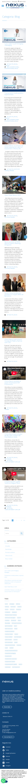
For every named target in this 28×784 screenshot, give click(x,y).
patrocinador (8, 639)
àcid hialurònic (16, 667)
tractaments (8, 656)
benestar (13, 606)
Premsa (11, 170)
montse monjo (9, 634)
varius (20, 664)
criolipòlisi (7, 612)
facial (19, 620)
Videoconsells (8, 555)
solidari (11, 648)
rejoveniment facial (10, 645)
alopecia (9, 460)
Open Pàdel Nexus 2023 (12, 195)
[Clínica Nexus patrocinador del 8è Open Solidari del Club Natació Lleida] (14, 424)
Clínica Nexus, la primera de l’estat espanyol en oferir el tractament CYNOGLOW (13, 147)
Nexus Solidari (8, 559)
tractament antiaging (10, 653)
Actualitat (10, 64)
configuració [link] (4, 778)
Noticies (7, 217)
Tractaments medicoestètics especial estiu (13, 94)
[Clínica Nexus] (15, 6)
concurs (12, 609)
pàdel (15, 642)
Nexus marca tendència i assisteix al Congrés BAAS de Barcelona (13, 294)
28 (21, 520)
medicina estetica (9, 631)
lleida (15, 628)
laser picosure (8, 628)
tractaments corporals (11, 659)
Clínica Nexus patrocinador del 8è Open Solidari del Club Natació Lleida (13, 435)
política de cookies (12, 777)
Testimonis (7, 459)
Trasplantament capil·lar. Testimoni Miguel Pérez (12, 482)
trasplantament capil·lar (12, 462)
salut (6, 648)
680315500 (6, 731)
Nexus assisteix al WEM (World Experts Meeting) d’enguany (12, 243)
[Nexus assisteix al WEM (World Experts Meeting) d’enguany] (14, 231)
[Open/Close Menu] (3, 6)
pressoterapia (8, 642)
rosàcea (19, 645)
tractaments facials (10, 661)
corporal (18, 609)
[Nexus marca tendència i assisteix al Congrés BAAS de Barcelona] (14, 283)
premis (15, 639)
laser (15, 626)
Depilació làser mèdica (11, 615)
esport (19, 617)
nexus (16, 68)
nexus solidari (8, 637)
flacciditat (7, 623)
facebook (13, 620)
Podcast (7, 65)
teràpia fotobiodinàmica (11, 650)
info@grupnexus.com (11, 732)
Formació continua (10, 552)
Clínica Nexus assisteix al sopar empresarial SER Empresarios (12, 382)
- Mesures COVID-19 (7, 716)
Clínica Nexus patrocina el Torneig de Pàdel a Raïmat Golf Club (13, 340)
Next (24, 520)
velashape (7, 667)
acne (6, 604)
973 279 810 (7, 1)
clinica (6, 609)
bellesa (18, 604)
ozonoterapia (17, 637)
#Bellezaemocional (13, 67)
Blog (15, 64)
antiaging (12, 604)
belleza (7, 606)
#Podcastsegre (9, 68)
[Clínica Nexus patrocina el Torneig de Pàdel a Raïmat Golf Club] (14, 329)
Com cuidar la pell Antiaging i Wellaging (13, 44)
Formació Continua (16, 623)
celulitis (19, 606)
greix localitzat (8, 626)
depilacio (14, 612)
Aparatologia (8, 549)
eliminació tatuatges (10, 617)
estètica (7, 620)
